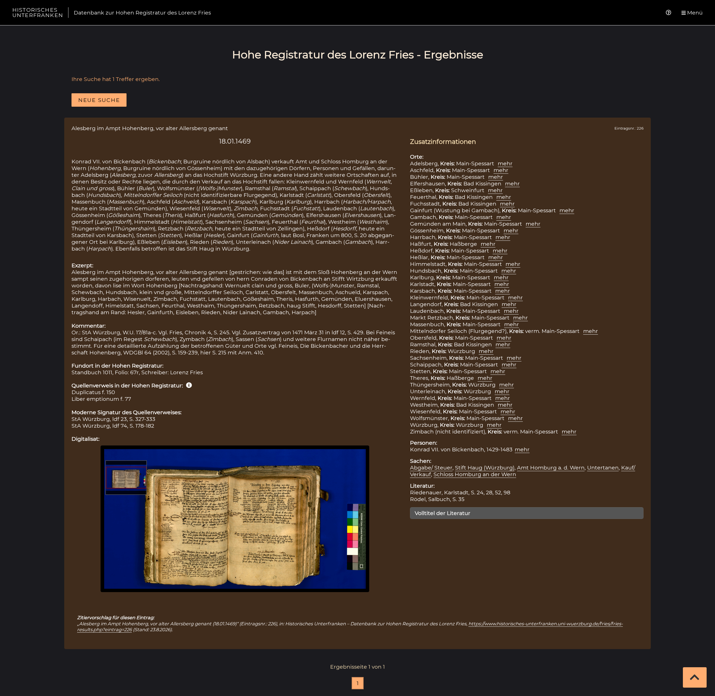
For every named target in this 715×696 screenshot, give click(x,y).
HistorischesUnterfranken (37, 12)
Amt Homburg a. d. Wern (551, 467)
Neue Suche (99, 100)
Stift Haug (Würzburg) (484, 467)
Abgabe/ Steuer (431, 467)
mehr (505, 163)
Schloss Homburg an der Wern (474, 474)
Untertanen (603, 467)
